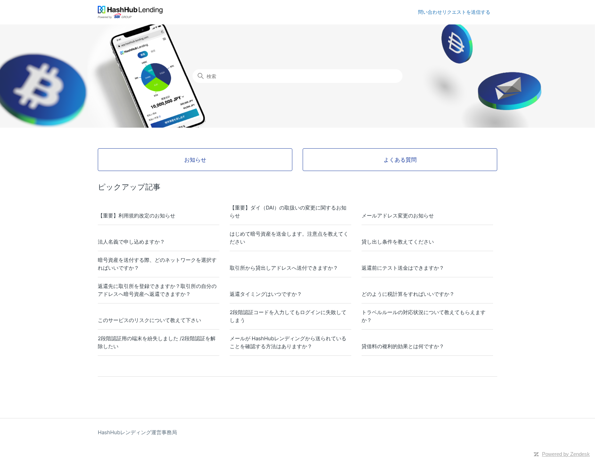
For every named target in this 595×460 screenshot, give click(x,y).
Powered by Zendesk (566, 454)
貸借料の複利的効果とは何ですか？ (403, 346)
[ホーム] (130, 12)
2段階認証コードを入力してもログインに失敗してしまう (288, 316)
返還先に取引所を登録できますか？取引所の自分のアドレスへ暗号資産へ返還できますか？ (157, 290)
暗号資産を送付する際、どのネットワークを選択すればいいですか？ (157, 264)
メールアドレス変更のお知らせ (398, 215)
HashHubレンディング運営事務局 (137, 432)
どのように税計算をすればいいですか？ (408, 294)
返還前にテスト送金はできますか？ (403, 268)
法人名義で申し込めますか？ (131, 241)
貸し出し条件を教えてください (398, 241)
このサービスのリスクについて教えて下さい (149, 320)
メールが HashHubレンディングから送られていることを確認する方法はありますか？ (288, 342)
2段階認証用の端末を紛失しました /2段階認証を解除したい (157, 342)
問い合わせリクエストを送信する (454, 12)
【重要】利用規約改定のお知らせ (136, 215)
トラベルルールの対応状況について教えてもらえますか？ (424, 316)
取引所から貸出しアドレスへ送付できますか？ (284, 268)
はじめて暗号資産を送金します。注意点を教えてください (289, 238)
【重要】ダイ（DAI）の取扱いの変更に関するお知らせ (288, 211)
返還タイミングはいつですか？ (266, 294)
